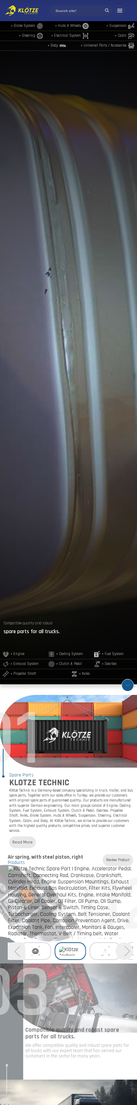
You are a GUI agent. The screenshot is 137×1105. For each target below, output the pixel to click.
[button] (124, 951)
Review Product (118, 860)
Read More (22, 842)
